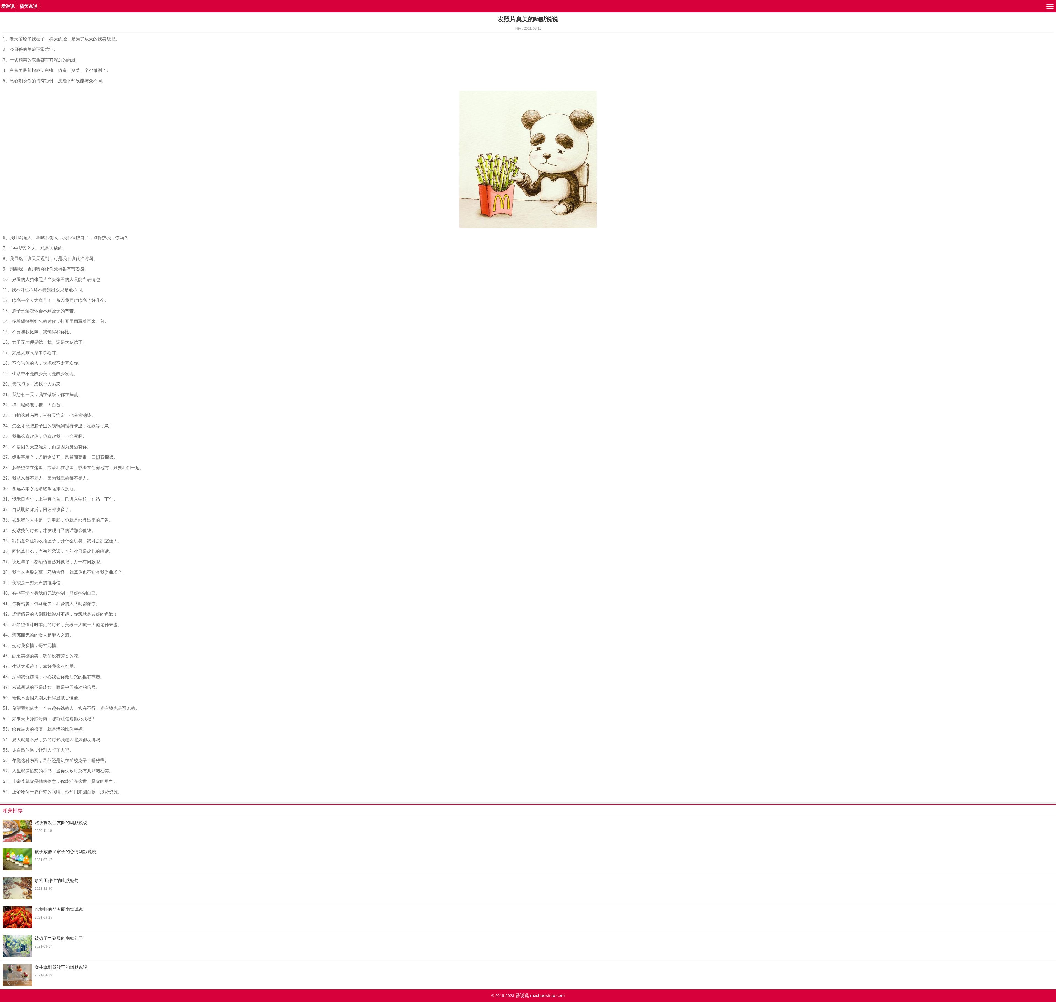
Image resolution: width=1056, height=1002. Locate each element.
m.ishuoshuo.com (547, 995)
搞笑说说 (28, 6)
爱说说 (8, 6)
